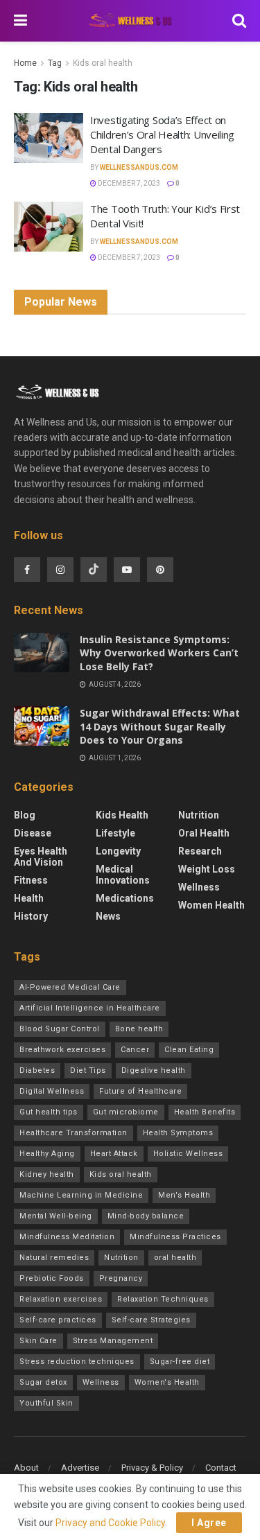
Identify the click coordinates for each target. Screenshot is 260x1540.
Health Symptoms (178, 1132)
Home (25, 63)
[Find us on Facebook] (27, 569)
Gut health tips (48, 1112)
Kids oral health (102, 63)
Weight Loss (206, 869)
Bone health (139, 1028)
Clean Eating (189, 1049)
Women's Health (167, 1382)
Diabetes (37, 1070)
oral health (175, 1257)
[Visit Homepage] (130, 21)
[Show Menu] (20, 21)
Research (200, 851)
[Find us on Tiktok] (93, 569)
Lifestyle (115, 833)
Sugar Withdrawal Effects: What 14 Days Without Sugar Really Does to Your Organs (160, 726)
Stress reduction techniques (77, 1361)
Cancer (135, 1049)
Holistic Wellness (188, 1153)
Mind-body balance (145, 1215)
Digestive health (153, 1070)
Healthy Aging (47, 1153)
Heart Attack (114, 1153)
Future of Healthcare (140, 1091)
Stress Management (113, 1340)
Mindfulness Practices (175, 1236)
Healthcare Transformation (73, 1132)
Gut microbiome (126, 1112)
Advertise (80, 1467)
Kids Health (122, 815)
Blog (24, 815)
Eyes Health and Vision (40, 857)
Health (29, 898)
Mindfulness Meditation (66, 1236)
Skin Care (38, 1340)
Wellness (199, 887)
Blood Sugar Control (59, 1028)
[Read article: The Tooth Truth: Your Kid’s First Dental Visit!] (48, 227)
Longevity (118, 851)
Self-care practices (57, 1319)
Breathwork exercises (62, 1049)
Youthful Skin (46, 1403)
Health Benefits (205, 1112)
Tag (55, 63)
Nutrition (198, 815)
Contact (220, 1467)
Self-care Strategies (151, 1319)
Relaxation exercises (60, 1299)
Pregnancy (121, 1278)
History (31, 916)
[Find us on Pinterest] (160, 569)
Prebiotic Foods (51, 1278)
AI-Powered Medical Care (70, 987)
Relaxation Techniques (163, 1299)
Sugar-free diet (180, 1361)
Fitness (31, 880)
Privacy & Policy (152, 1467)
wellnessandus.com (139, 167)
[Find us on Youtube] (127, 569)
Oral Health (203, 833)
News (108, 916)
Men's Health (184, 1195)
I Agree (209, 1522)
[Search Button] (239, 21)
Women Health (211, 905)
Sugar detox (43, 1382)
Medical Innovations (123, 875)
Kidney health (46, 1174)
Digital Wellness (51, 1091)
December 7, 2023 (128, 183)
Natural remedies (54, 1257)
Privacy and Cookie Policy (110, 1522)
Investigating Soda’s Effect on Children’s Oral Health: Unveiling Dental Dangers (162, 134)
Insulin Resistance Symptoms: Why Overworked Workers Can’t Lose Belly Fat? (159, 653)
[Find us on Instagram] (60, 569)
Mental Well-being (55, 1215)
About (26, 1467)
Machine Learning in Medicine (81, 1195)
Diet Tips (88, 1070)
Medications (125, 898)
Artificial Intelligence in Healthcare (89, 1008)
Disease (32, 833)
